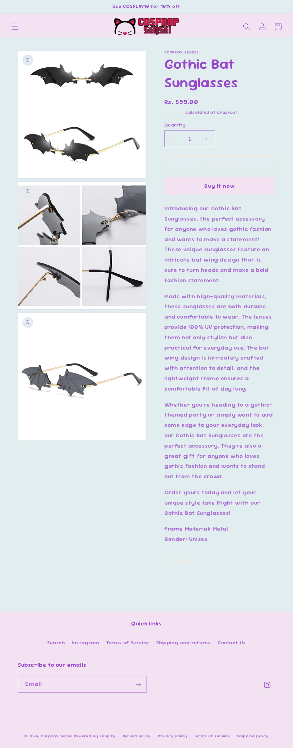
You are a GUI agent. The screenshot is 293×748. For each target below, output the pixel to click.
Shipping (174, 112)
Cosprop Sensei (57, 735)
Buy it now (219, 185)
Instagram (85, 642)
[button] (15, 27)
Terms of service (212, 735)
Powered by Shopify (95, 735)
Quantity (174, 125)
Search (56, 642)
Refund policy (137, 735)
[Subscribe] (138, 684)
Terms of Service (127, 642)
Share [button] (180, 561)
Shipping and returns (183, 642)
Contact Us (232, 642)
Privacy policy (172, 735)
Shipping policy (253, 735)
